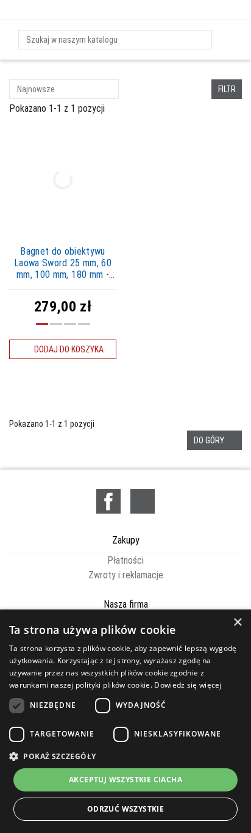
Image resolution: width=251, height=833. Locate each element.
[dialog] (125, 721)
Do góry (215, 440)
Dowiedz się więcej (187, 685)
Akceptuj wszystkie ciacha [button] (125, 779)
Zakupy (126, 540)
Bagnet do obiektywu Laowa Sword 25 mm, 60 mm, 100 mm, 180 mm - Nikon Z (62, 269)
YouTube (142, 501)
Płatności (125, 560)
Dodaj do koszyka (63, 349)
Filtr (227, 89)
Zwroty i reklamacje (125, 575)
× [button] (237, 622)
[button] (125, 756)
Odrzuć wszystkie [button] (125, 809)
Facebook (108, 501)
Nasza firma (126, 604)
